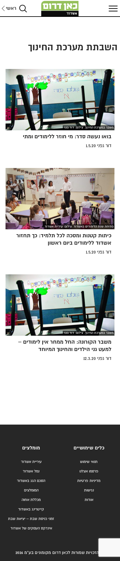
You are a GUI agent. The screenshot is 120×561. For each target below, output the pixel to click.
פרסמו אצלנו (88, 471)
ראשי (11, 8)
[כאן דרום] (60, 8)
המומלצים (31, 490)
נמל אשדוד (31, 471)
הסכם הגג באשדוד (31, 481)
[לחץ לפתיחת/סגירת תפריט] (112, 8)
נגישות (89, 490)
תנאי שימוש (89, 462)
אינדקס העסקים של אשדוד (31, 528)
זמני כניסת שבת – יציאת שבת (31, 519)
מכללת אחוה (31, 500)
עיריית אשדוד (31, 462)
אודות (89, 500)
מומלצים (31, 448)
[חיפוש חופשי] (23, 8)
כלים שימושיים (89, 448)
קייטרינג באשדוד (31, 509)
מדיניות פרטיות (88, 481)
